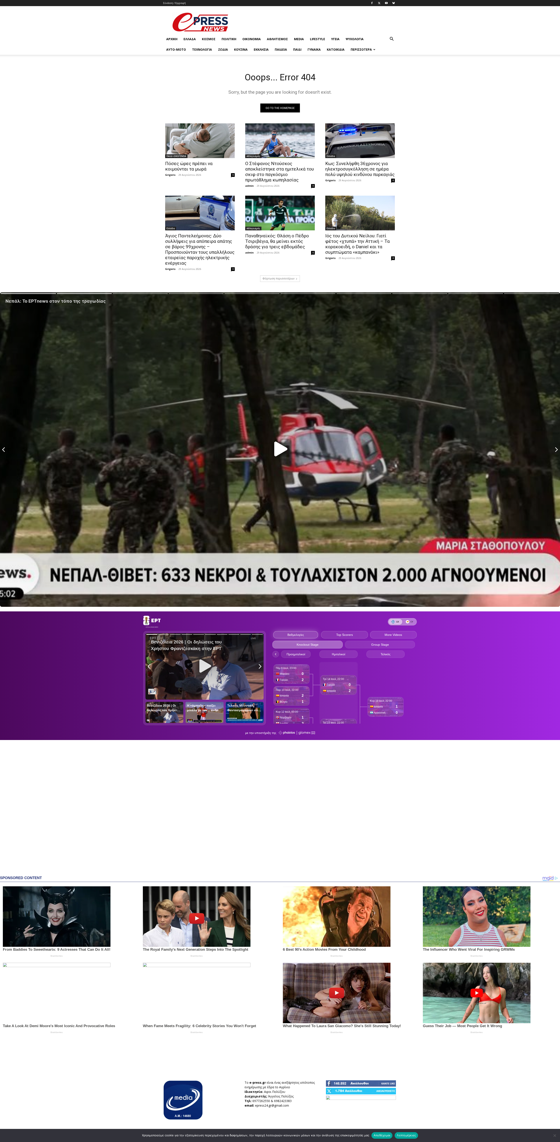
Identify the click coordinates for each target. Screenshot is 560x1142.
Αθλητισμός (277, 39)
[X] (379, 3)
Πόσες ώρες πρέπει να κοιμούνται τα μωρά (189, 166)
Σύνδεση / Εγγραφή (174, 3)
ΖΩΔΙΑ (223, 49)
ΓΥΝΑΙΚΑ (314, 49)
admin (249, 185)
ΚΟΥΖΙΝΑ (241, 49)
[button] (391, 39)
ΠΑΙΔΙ (297, 49)
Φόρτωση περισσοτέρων (278, 278)
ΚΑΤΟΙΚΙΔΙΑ (336, 49)
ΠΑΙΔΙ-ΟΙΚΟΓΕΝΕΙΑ (176, 156)
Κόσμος (208, 39)
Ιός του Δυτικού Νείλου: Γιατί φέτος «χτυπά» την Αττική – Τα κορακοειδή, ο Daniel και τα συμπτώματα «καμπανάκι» (357, 244)
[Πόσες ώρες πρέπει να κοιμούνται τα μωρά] (200, 140)
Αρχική (171, 39)
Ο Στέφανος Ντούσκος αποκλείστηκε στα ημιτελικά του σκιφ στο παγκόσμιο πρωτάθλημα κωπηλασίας (279, 172)
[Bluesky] (393, 3)
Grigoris (170, 174)
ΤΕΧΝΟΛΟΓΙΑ (202, 49)
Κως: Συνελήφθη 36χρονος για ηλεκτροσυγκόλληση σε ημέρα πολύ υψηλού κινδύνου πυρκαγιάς (360, 169)
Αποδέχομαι (382, 1135)
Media (299, 39)
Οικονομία (251, 39)
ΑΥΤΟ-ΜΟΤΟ (176, 49)
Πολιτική (229, 39)
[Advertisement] (317, 22)
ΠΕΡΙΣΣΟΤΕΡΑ (361, 49)
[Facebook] (372, 3)
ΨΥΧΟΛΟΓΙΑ (355, 39)
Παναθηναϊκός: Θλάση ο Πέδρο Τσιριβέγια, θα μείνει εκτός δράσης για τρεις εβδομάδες (277, 241)
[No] (554, 1135)
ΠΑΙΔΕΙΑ (281, 49)
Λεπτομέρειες (406, 1135)
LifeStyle (317, 39)
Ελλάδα (190, 39)
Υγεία (335, 39)
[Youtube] (386, 3)
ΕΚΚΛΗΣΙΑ (261, 49)
